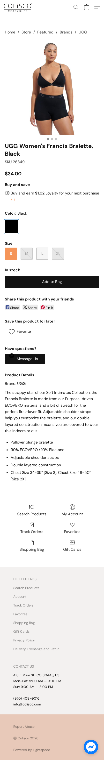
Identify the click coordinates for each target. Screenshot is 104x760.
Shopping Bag (32, 549)
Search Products (31, 514)
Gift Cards (72, 549)
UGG (83, 32)
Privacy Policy (24, 640)
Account (19, 596)
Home (10, 32)
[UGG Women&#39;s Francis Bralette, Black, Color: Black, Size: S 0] (52, 87)
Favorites (72, 531)
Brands (66, 32)
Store (26, 32)
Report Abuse (24, 726)
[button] (18, 7)
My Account (72, 514)
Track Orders (31, 531)
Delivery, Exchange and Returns (37, 649)
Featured (45, 32)
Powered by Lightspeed (31, 750)
